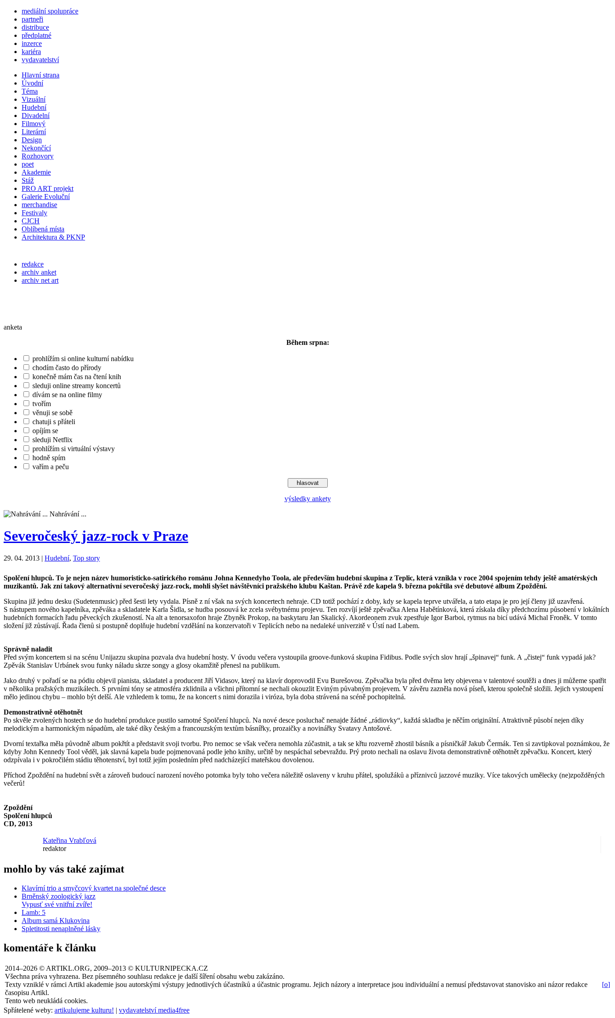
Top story (86, 558)
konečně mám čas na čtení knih (76, 376)
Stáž (28, 180)
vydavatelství (40, 59)
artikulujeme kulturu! (84, 1010)
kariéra (31, 51)
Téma (30, 91)
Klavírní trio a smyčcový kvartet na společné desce (94, 888)
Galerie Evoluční (46, 196)
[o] (606, 984)
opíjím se (45, 430)
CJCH (31, 221)
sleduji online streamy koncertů (76, 385)
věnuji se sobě (52, 412)
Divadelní (36, 115)
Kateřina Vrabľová (69, 840)
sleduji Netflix (52, 439)
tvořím (41, 403)
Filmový (33, 123)
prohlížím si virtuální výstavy (73, 448)
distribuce (35, 27)
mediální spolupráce (50, 11)
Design (32, 140)
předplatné (36, 35)
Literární (34, 132)
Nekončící (36, 148)
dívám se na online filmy (67, 394)
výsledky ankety (308, 498)
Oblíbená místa (43, 229)
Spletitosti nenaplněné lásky (61, 928)
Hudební (34, 107)
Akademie (36, 172)
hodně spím (48, 457)
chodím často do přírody (66, 367)
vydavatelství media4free (154, 1010)
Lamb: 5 (33, 912)
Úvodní (32, 83)
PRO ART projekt (47, 188)
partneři (32, 19)
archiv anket (39, 272)
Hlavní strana (40, 75)
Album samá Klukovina (56, 920)
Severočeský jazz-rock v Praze (96, 536)
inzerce (32, 43)
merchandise (39, 204)
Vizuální (33, 99)
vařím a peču (50, 467)
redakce (33, 264)
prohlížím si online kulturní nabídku (83, 358)
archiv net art (40, 280)
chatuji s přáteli (53, 421)
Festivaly (34, 213)
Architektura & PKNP (53, 237)
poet (28, 164)
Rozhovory (38, 156)
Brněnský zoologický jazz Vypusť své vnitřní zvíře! (58, 900)
